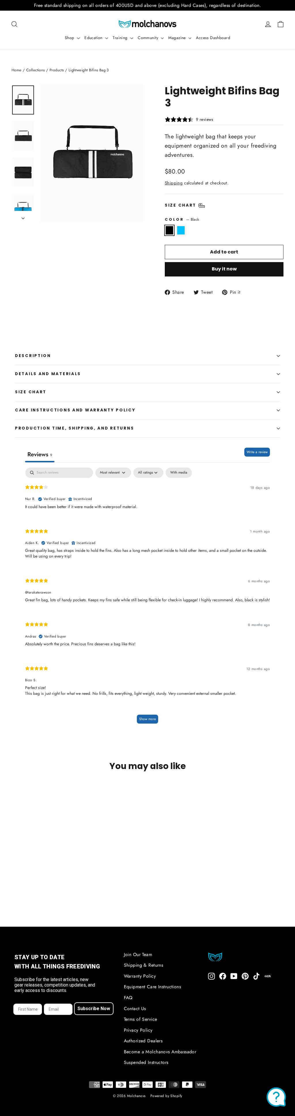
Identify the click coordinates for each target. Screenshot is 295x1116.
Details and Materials (48, 374)
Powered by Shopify (166, 1095)
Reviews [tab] (39, 454)
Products (57, 70)
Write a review (257, 452)
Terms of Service (140, 1019)
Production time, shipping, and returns (74, 428)
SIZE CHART (30, 392)
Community (148, 38)
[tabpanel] (147, 598)
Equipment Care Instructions (152, 986)
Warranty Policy (140, 976)
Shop (70, 38)
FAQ (128, 997)
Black (169, 230)
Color (182, 219)
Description (33, 355)
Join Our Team (138, 954)
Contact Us (135, 1008)
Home (17, 70)
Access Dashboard (213, 38)
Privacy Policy (138, 1030)
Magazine (177, 38)
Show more (147, 719)
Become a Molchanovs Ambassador (160, 1051)
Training (121, 38)
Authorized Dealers (143, 1040)
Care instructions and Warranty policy (75, 410)
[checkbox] (179, 473)
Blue (181, 230)
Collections (35, 70)
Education (94, 38)
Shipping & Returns (143, 965)
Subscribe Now (93, 1008)
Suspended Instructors (146, 1062)
